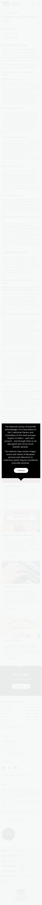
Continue (21, 470)
